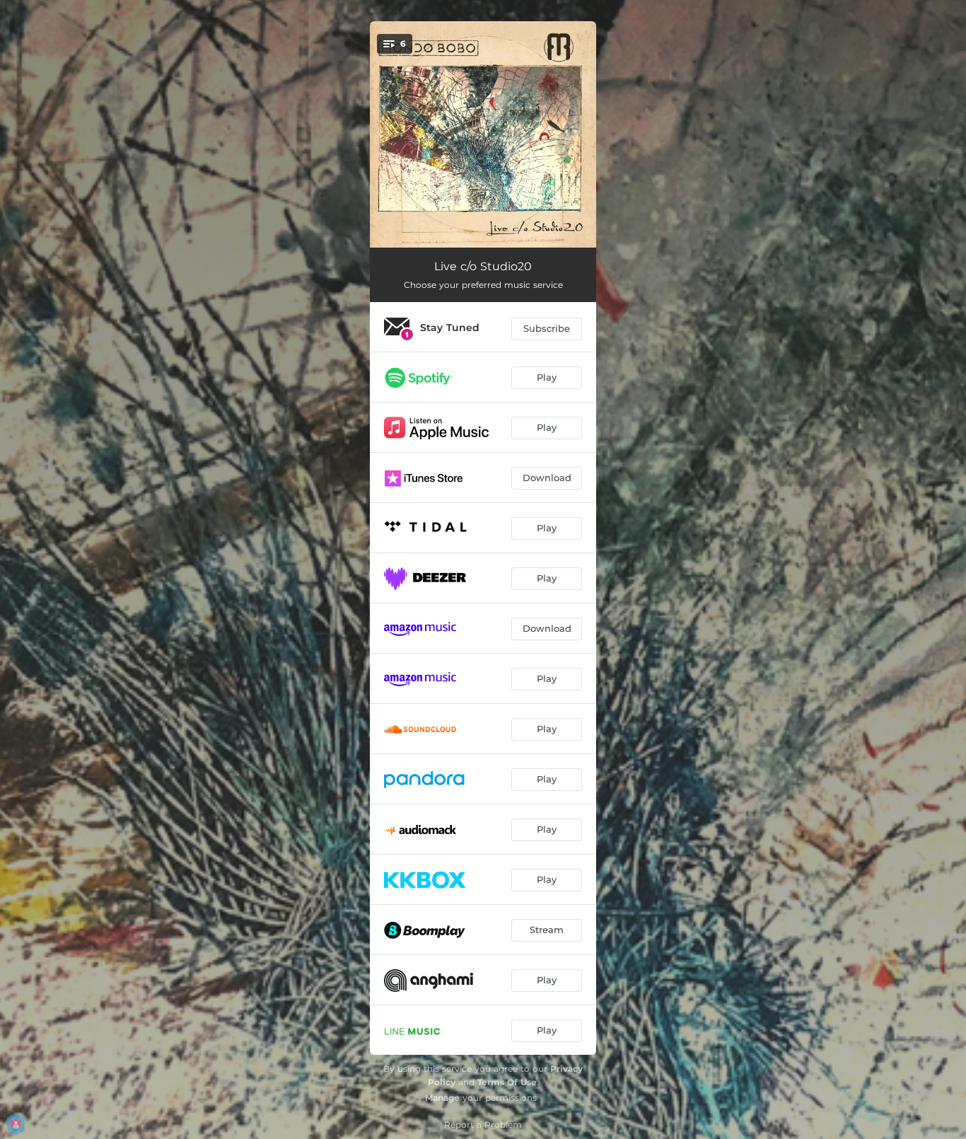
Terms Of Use (507, 1082)
